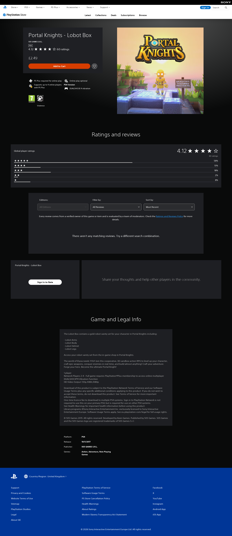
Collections (100, 15)
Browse (143, 15)
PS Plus (54, 7)
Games (39, 7)
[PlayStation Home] (5, 7)
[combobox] (62, 207)
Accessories (72, 7)
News (89, 7)
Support (104, 7)
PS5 (26, 7)
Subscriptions (128, 15)
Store (13, 7)
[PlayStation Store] (15, 14)
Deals (113, 15)
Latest (88, 15)
